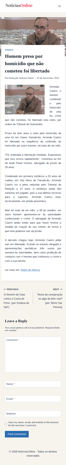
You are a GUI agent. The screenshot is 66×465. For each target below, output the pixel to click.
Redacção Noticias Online (21, 78)
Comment (12, 340)
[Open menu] (59, 6)
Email (10, 398)
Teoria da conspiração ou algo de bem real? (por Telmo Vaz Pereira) (49, 298)
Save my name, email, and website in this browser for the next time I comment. (33, 424)
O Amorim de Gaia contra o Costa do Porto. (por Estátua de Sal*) (16, 298)
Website (11, 413)
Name (10, 384)
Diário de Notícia (30, 270)
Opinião (9, 50)
